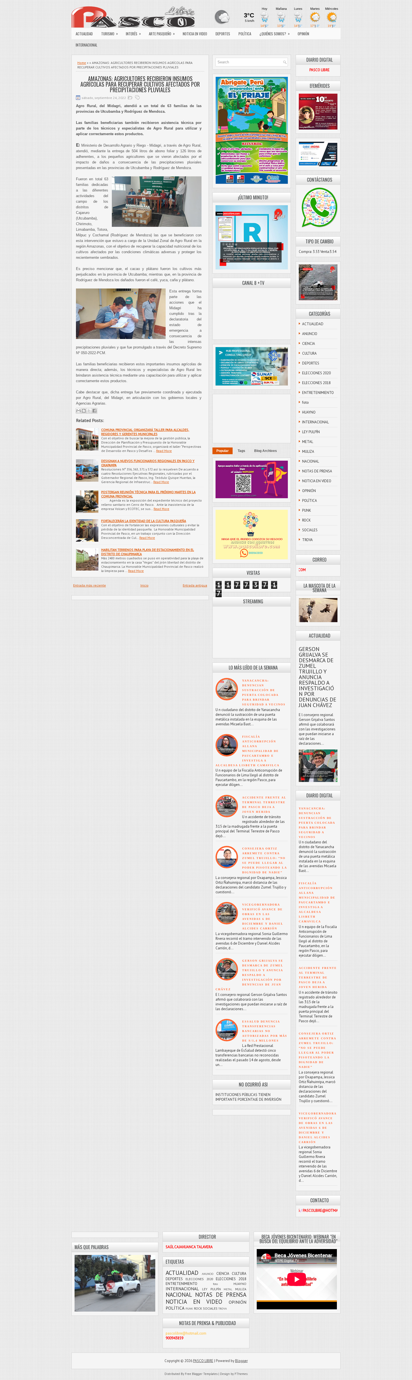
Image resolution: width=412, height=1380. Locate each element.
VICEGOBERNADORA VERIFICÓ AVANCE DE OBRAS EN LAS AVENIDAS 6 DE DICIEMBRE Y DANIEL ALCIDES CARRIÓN (317, 1128)
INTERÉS (133, 33)
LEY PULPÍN (311, 432)
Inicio (144, 585)
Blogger (241, 1360)
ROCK (306, 520)
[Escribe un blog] (84, 411)
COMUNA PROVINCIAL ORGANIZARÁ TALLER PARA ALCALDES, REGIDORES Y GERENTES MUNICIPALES (145, 432)
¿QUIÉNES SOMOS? (275, 33)
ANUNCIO (309, 333)
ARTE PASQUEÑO (162, 33)
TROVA (307, 539)
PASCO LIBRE (203, 1360)
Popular (222, 451)
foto (305, 402)
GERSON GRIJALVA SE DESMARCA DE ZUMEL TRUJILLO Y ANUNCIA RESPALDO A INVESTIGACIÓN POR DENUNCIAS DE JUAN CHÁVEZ (249, 975)
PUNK (306, 510)
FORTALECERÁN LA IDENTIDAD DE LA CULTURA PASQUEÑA (143, 521)
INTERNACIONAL (86, 45)
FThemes (241, 1374)
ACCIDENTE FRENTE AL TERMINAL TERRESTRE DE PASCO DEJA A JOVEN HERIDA (318, 977)
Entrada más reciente (89, 585)
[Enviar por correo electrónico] (78, 411)
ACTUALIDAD (84, 33)
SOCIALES (310, 530)
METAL (307, 441)
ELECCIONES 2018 (316, 382)
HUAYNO (309, 412)
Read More (164, 451)
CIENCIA (308, 343)
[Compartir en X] (89, 411)
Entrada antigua (195, 585)
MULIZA (308, 451)
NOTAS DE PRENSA (317, 471)
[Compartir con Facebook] (94, 411)
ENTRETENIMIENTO (318, 392)
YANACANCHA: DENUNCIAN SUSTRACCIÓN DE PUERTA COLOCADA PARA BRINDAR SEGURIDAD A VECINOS (317, 823)
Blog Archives (265, 451)
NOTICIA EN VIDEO (195, 33)
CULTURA (309, 353)
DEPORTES (223, 33)
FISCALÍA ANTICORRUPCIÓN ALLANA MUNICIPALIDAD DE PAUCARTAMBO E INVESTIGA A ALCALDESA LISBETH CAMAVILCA (247, 751)
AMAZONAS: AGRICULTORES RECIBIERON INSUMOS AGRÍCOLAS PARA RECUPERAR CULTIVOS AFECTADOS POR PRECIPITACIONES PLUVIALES (140, 84)
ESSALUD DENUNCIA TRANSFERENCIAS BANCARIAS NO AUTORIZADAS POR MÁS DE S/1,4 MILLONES (264, 1031)
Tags (241, 451)
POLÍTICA (245, 33)
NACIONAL (310, 461)
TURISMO (109, 33)
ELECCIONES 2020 (316, 373)
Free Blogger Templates (201, 1374)
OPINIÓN (303, 33)
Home (81, 63)
